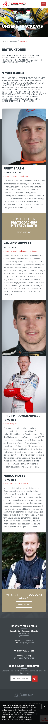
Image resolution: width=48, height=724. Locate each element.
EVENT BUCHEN (24, 604)
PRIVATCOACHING (24, 232)
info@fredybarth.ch (27, 643)
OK (44, 707)
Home (4, 41)
